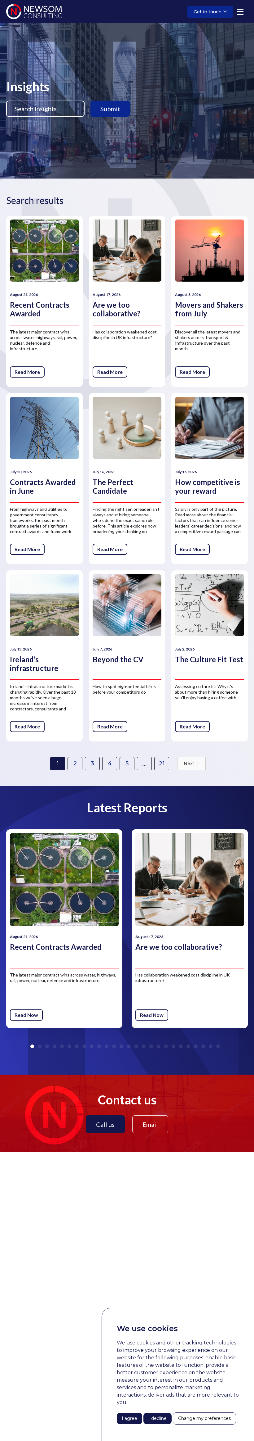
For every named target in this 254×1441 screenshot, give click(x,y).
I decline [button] (157, 1418)
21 (162, 763)
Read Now (26, 1015)
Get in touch (207, 12)
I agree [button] (129, 1418)
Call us (105, 1124)
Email (150, 1124)
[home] (34, 11)
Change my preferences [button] (204, 1418)
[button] (240, 11)
